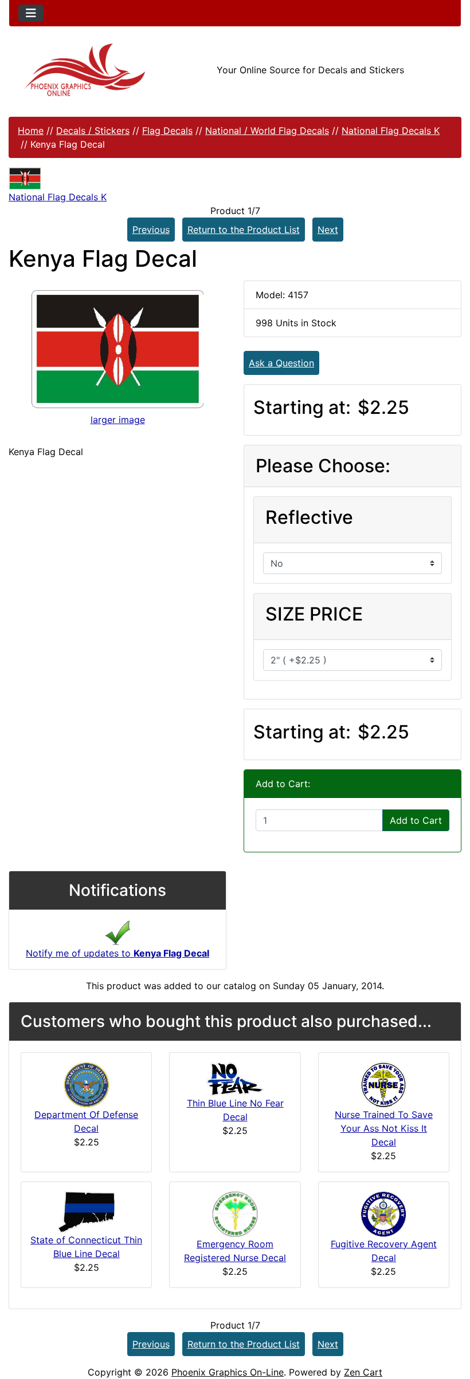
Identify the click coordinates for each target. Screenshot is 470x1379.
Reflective (309, 517)
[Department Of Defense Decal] (86, 1083)
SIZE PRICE (314, 614)
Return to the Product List (243, 229)
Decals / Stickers (93, 130)
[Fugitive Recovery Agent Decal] (383, 1213)
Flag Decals (167, 130)
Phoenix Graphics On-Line (227, 1372)
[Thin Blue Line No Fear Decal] (235, 1078)
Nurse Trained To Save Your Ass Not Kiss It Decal (384, 1128)
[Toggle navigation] (31, 13)
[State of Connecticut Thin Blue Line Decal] (86, 1211)
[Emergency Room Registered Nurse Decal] (235, 1213)
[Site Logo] (84, 69)
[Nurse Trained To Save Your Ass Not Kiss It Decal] (383, 1083)
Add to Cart (416, 820)
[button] (449, 1322)
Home (31, 130)
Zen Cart (363, 1372)
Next (328, 229)
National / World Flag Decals (267, 130)
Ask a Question (281, 363)
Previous (151, 229)
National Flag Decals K (391, 130)
